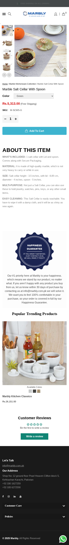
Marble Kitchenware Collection (22, 84)
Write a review (34, 436)
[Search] (9, 14)
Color (5, 96)
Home (5, 84)
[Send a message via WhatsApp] (63, 539)
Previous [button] (4, 75)
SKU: (5, 110)
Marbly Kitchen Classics (17, 396)
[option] (8, 31)
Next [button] (9, 75)
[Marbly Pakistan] (34, 14)
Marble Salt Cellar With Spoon (50, 84)
